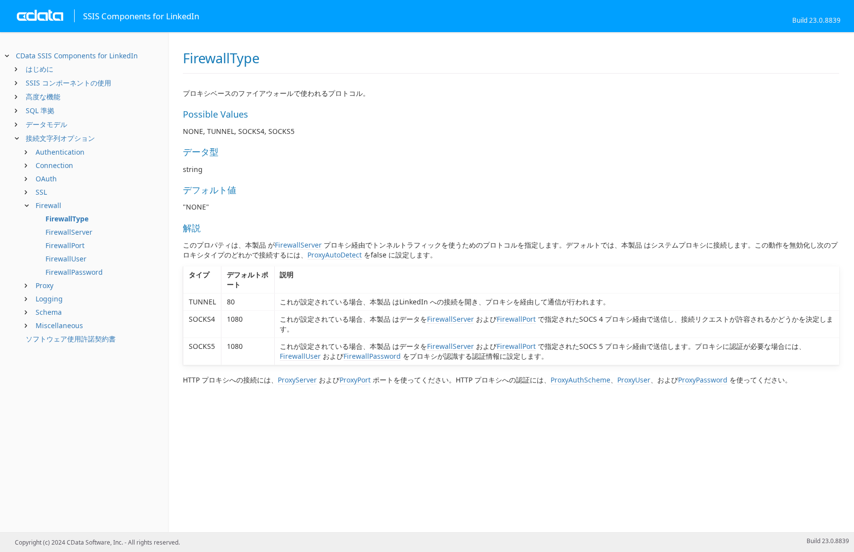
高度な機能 (43, 96)
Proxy (44, 285)
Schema (49, 312)
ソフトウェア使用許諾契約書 (71, 338)
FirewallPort (65, 245)
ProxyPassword (702, 379)
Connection (54, 165)
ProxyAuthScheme (580, 379)
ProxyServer (297, 379)
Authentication (60, 152)
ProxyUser (633, 379)
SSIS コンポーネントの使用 (68, 82)
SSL (41, 192)
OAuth (46, 178)
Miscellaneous (59, 325)
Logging (49, 298)
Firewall (48, 205)
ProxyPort (355, 379)
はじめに (39, 69)
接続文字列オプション (60, 138)
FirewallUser (65, 258)
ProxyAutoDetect (334, 254)
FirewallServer (68, 232)
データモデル (46, 124)
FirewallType (66, 218)
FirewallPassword (74, 272)
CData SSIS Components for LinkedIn (77, 55)
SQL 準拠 (40, 110)
